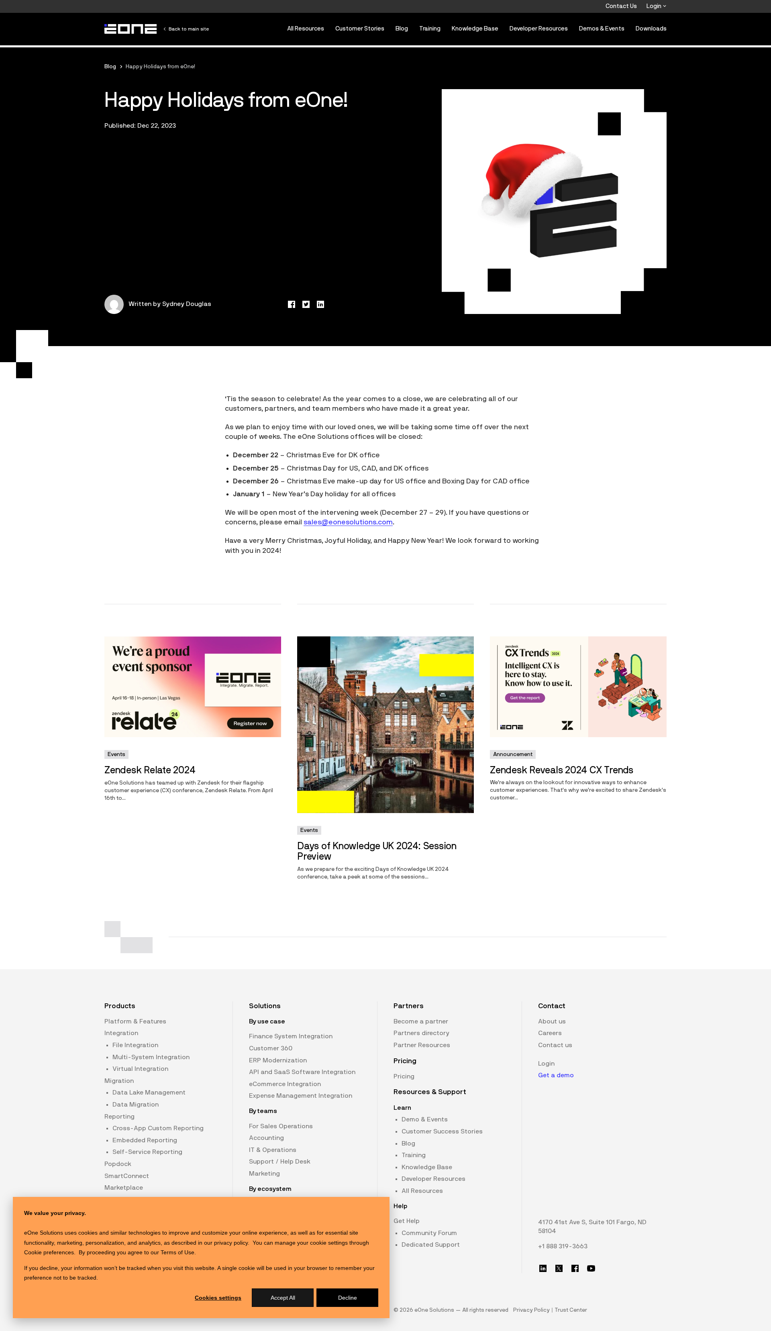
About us (552, 1021)
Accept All (283, 1297)
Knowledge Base (475, 29)
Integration (121, 1033)
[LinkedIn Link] (543, 1268)
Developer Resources (539, 29)
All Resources (305, 29)
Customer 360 (270, 1048)
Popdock (117, 1164)
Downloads (651, 29)
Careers (550, 1033)
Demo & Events (425, 1119)
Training (430, 29)
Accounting (266, 1138)
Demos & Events (601, 29)
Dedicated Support (431, 1244)
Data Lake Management (149, 1092)
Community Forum (429, 1233)
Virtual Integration (140, 1069)
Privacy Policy (531, 1310)
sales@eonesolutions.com (348, 522)
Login (655, 6)
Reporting (119, 1116)
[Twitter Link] (559, 1268)
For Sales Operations (281, 1126)
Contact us (555, 1045)
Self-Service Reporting (147, 1152)
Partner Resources (422, 1045)
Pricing (404, 1076)
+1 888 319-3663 (562, 1246)
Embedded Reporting (144, 1140)
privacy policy (231, 1242)
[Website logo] (130, 29)
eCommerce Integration (285, 1084)
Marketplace (123, 1187)
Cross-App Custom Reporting (158, 1128)
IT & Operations (272, 1150)
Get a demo (556, 1075)
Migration (119, 1081)
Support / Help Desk (279, 1161)
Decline (347, 1297)
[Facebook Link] (575, 1268)
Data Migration (135, 1104)
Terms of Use (177, 1252)
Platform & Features (135, 1021)
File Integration (135, 1045)
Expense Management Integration (300, 1096)
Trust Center (571, 1310)
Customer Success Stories (442, 1131)
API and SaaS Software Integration (302, 1072)
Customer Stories (359, 29)
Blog (402, 29)
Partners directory (421, 1033)
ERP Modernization (278, 1060)
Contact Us (621, 6)
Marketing (264, 1173)
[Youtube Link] (591, 1268)
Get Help (407, 1221)
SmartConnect (126, 1176)
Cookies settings (218, 1297)
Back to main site (189, 28)
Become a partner (421, 1021)
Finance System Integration (290, 1036)
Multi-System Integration (151, 1057)
